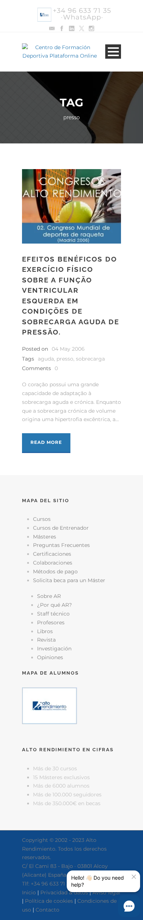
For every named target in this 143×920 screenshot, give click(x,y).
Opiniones (50, 657)
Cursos (42, 519)
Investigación (54, 648)
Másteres (44, 536)
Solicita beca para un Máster (69, 580)
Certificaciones (52, 554)
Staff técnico (53, 613)
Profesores (51, 622)
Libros (45, 631)
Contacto (47, 909)
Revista (46, 639)
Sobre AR (49, 596)
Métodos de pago (55, 571)
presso (64, 358)
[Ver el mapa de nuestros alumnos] (49, 705)
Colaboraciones (52, 562)
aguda (46, 358)
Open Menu (113, 51)
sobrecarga (90, 358)
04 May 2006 (68, 349)
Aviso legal (106, 892)
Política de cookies (49, 901)
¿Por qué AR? (54, 605)
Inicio (29, 892)
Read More (46, 442)
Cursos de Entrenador (61, 528)
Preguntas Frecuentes (61, 545)
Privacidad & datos (64, 892)
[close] (134, 876)
